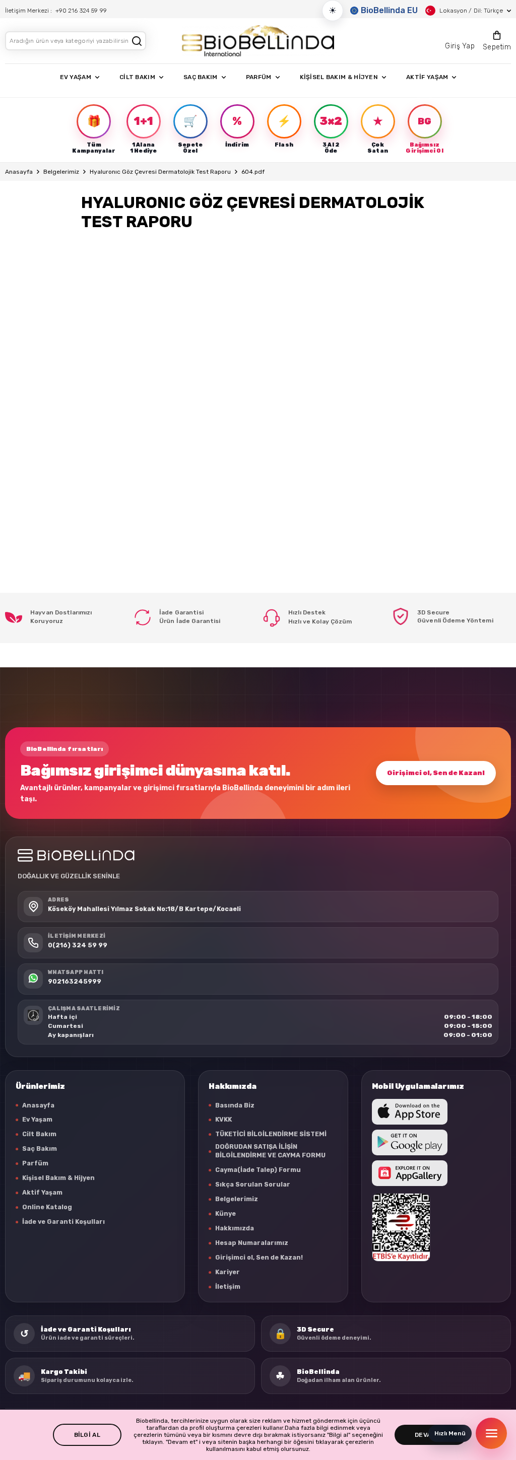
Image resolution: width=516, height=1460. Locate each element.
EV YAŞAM (75, 77)
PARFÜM (259, 77)
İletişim (227, 1286)
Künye (225, 1213)
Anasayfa (19, 171)
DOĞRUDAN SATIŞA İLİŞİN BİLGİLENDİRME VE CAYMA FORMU (270, 1151)
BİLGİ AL (87, 1434)
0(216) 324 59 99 (77, 945)
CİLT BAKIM (137, 77)
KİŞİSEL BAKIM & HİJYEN (339, 77)
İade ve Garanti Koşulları (63, 1221)
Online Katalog (47, 1207)
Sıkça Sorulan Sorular (252, 1184)
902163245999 (74, 981)
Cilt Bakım (39, 1134)
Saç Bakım (39, 1148)
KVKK (223, 1119)
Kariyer (227, 1272)
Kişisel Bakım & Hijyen (58, 1177)
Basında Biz (234, 1105)
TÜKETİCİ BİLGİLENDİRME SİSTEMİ (271, 1134)
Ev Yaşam (37, 1119)
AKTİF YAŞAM (427, 77)
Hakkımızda (234, 1228)
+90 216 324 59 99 (81, 10)
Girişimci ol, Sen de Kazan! (436, 773)
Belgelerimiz (61, 171)
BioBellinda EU (389, 10)
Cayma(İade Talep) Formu (258, 1169)
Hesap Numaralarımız (251, 1242)
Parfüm (35, 1163)
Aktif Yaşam (42, 1192)
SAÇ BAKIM (200, 77)
